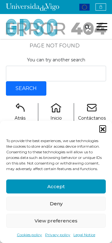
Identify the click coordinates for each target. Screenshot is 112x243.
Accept (56, 186)
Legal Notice (84, 234)
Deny (56, 204)
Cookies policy (29, 234)
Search (26, 88)
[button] (103, 129)
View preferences (56, 221)
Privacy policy (57, 234)
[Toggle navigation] (101, 27)
